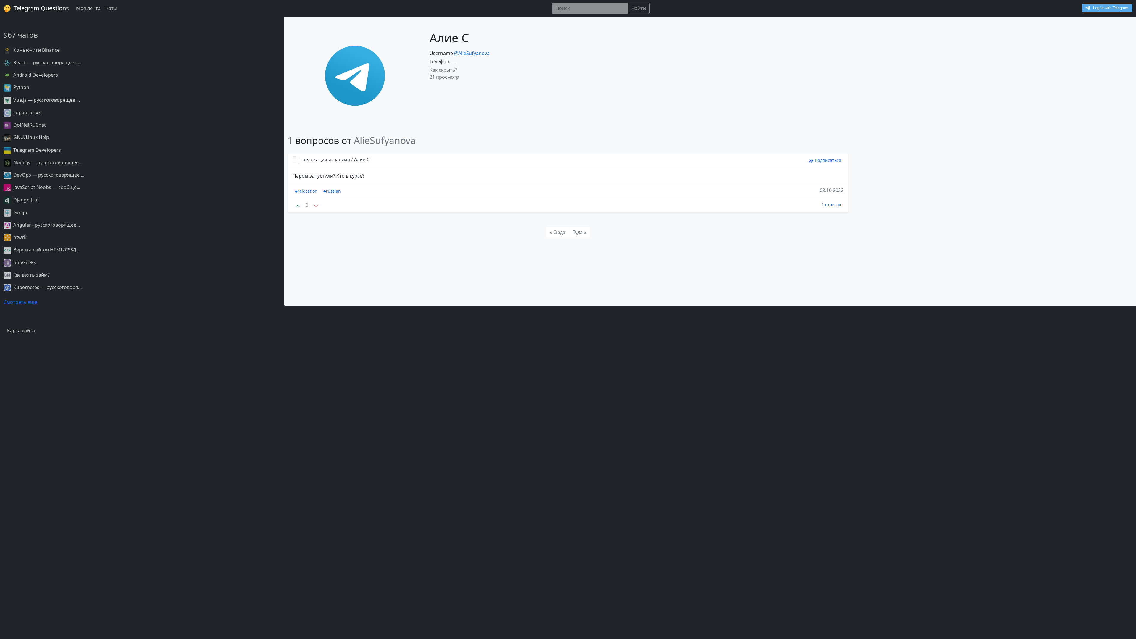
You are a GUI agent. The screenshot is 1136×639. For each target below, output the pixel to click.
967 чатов (21, 35)
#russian (332, 191)
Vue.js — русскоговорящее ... (46, 100)
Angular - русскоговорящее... (46, 225)
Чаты (111, 8)
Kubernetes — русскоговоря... (47, 287)
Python (20, 87)
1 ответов (831, 204)
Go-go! (20, 212)
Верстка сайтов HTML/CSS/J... (46, 249)
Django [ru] (25, 199)
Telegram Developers (36, 150)
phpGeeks (24, 262)
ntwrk (19, 237)
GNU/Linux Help (30, 137)
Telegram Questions (40, 8)
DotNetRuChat (29, 125)
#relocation (306, 191)
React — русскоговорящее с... (46, 62)
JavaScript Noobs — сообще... (46, 187)
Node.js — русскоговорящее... (47, 162)
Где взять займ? (31, 275)
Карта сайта (21, 330)
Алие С (361, 159)
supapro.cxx (26, 112)
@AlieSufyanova (472, 53)
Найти (638, 8)
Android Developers (35, 75)
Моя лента (88, 8)
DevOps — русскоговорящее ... (48, 175)
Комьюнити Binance (36, 50)
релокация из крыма (326, 159)
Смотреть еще (20, 302)
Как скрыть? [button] (443, 70)
